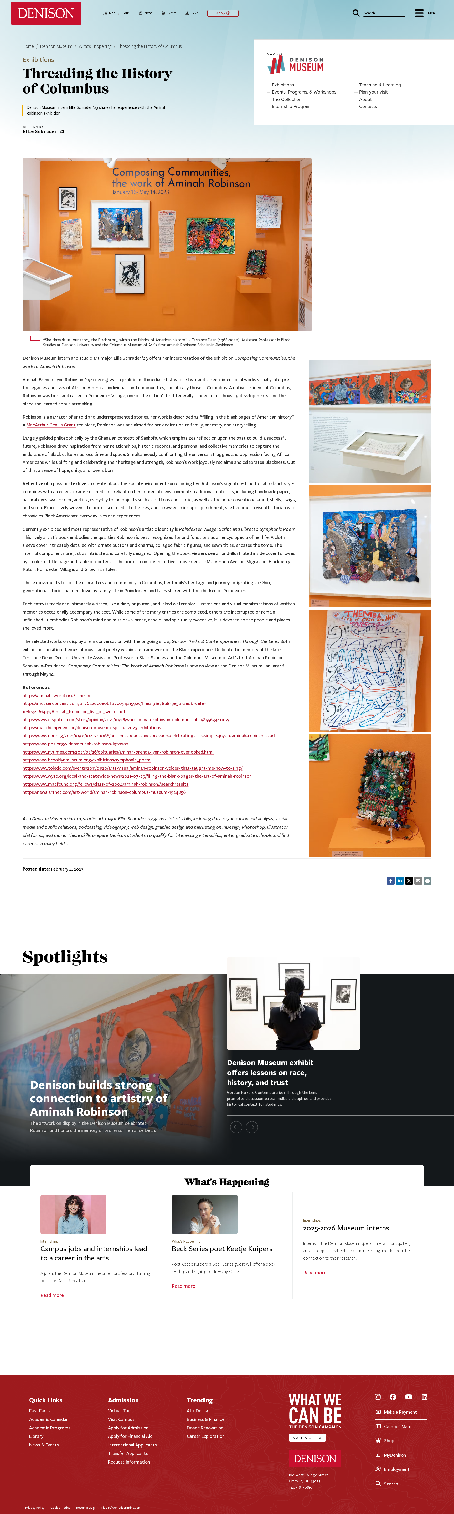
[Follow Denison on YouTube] (408, 1397)
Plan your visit (373, 92)
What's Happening (95, 46)
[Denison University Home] (315, 1466)
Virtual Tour (120, 1411)
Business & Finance (205, 1419)
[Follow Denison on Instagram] (378, 1397)
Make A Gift (307, 1438)
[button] (379, 12)
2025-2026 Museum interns (346, 1228)
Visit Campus (121, 1419)
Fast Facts (39, 1411)
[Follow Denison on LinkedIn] (424, 1397)
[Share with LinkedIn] (400, 881)
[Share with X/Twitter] (409, 881)
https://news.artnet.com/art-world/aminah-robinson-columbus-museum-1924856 (104, 792)
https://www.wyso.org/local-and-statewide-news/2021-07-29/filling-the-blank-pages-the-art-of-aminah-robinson (137, 776)
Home (28, 46)
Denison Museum (56, 46)
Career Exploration (206, 1436)
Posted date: (36, 869)
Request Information (129, 1462)
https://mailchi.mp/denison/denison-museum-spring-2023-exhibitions (92, 727)
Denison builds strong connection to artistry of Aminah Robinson (99, 1097)
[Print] (427, 881)
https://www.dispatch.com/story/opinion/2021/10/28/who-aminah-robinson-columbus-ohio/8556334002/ (126, 720)
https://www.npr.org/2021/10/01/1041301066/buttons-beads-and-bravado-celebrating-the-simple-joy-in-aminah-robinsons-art (149, 736)
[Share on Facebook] (391, 881)
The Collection (287, 99)
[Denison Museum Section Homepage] (326, 65)
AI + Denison (199, 1411)
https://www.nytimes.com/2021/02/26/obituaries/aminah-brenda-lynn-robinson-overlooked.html (118, 752)
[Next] (252, 1127)
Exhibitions (283, 85)
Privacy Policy (34, 1508)
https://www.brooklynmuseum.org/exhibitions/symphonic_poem (87, 760)
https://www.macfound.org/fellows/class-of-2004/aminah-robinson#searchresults (105, 784)
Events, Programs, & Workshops (304, 92)
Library (36, 1436)
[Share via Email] (418, 881)
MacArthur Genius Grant (51, 425)
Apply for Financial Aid (130, 1436)
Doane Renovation (205, 1428)
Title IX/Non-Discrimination (120, 1508)
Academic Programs (49, 1428)
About (365, 99)
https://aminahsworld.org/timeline (57, 695)
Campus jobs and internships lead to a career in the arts (93, 1253)
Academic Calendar (48, 1419)
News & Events (44, 1445)
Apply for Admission (128, 1428)
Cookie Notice (60, 1508)
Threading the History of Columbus (150, 46)
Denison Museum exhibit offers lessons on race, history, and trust (270, 1072)
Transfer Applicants (128, 1453)
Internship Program (291, 106)
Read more (52, 1295)
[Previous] (236, 1127)
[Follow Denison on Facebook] (393, 1397)
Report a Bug (85, 1508)
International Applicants (132, 1445)
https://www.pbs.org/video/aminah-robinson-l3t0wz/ (75, 744)
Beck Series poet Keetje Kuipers (222, 1248)
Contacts (368, 106)
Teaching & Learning (380, 85)
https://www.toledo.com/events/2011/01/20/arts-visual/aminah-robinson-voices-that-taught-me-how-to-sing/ (132, 768)
